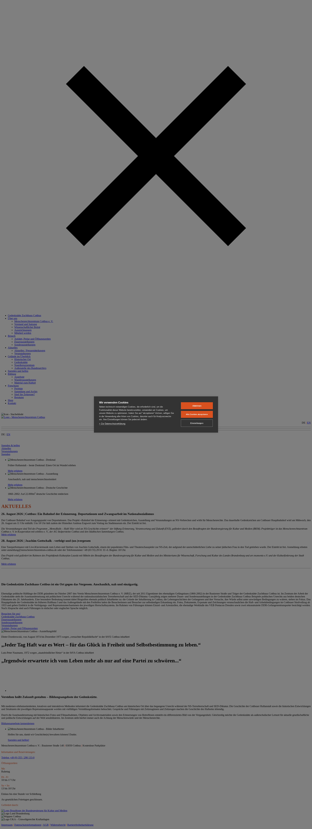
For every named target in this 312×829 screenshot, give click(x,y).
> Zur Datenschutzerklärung (112, 423)
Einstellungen (196, 423)
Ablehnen (197, 406)
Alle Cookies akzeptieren (197, 414)
